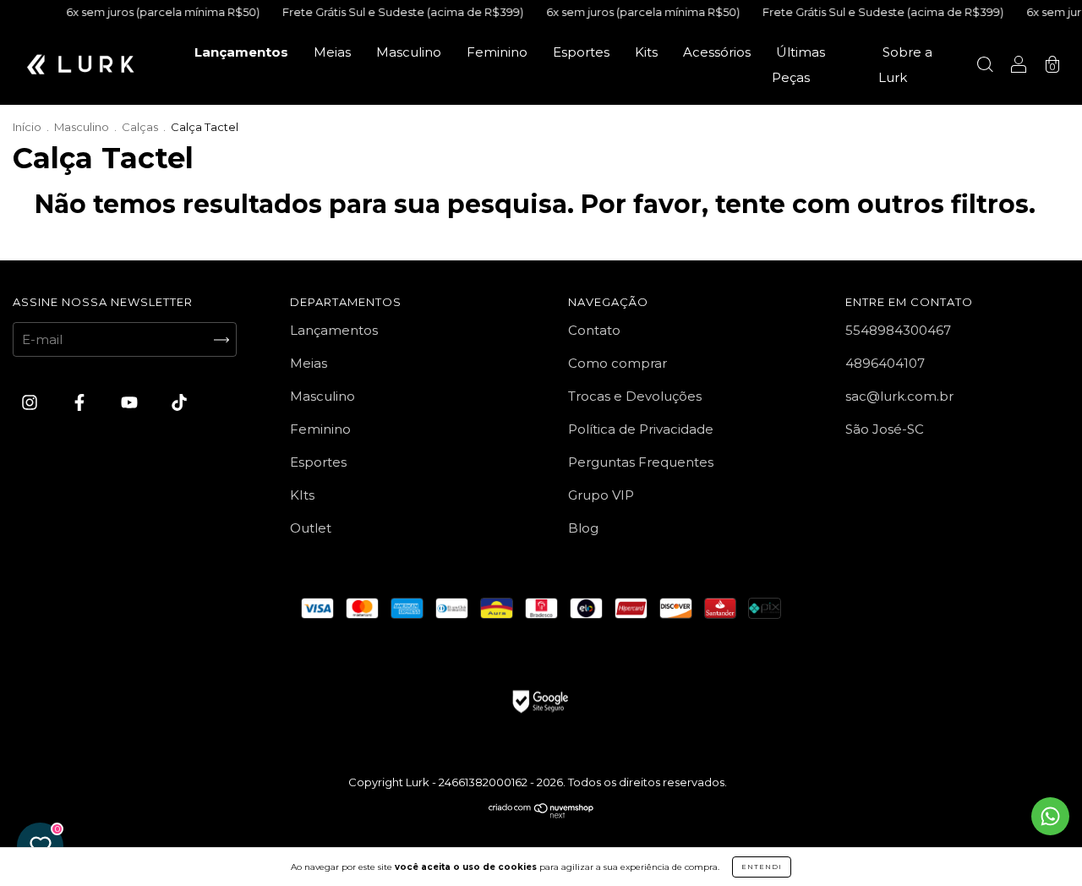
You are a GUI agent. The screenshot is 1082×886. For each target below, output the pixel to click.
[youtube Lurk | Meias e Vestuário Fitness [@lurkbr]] (131, 403)
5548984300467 (898, 330)
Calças (140, 127)
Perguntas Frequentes (640, 462)
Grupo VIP (601, 495)
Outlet (310, 528)
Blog (583, 528)
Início (27, 127)
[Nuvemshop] (541, 814)
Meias (332, 52)
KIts (302, 495)
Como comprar (617, 363)
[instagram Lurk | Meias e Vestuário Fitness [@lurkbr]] (31, 403)
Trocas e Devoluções (635, 396)
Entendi (761, 866)
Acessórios (717, 52)
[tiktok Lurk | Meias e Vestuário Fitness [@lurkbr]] (179, 403)
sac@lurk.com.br (899, 396)
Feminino (497, 52)
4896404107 (885, 363)
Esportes (581, 52)
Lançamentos (241, 52)
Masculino (408, 52)
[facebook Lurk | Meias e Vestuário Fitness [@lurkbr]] (81, 403)
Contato (594, 330)
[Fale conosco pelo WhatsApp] (1050, 816)
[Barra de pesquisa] (984, 66)
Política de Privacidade (640, 429)
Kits (646, 52)
